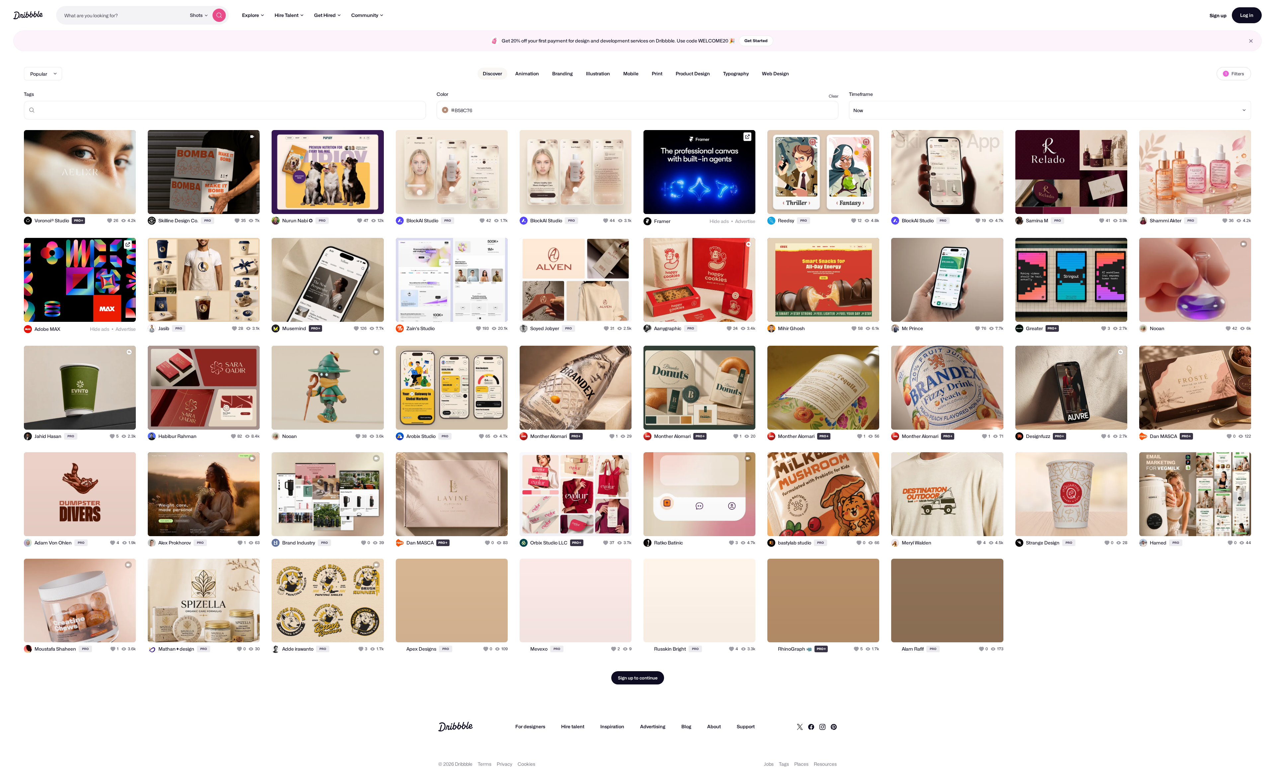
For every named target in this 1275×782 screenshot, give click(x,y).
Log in (1246, 15)
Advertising (652, 726)
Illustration (598, 73)
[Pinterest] (834, 727)
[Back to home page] (28, 15)
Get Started (756, 40)
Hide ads (719, 221)
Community (364, 15)
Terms (484, 764)
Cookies (526, 764)
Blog (686, 726)
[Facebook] (811, 727)
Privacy (504, 764)
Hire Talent (286, 15)
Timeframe (861, 94)
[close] (1251, 41)
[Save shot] (110, 201)
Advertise (745, 221)
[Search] (219, 15)
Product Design (693, 73)
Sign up (1218, 15)
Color (442, 94)
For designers (530, 726)
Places (801, 764)
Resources (825, 764)
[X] (800, 727)
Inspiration (612, 726)
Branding (562, 73)
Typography (736, 73)
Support (746, 726)
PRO (78, 220)
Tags (29, 94)
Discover (492, 73)
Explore (250, 15)
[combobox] (121, 15)
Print (657, 73)
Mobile (630, 73)
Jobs (769, 764)
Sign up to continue (637, 677)
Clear (833, 96)
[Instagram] (822, 727)
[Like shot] (123, 201)
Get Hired (325, 15)
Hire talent (572, 726)
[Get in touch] (97, 201)
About (714, 726)
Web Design (775, 73)
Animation (527, 73)
